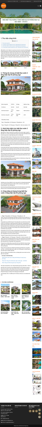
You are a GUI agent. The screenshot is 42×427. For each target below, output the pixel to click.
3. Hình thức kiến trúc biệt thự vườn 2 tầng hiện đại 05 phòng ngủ (13, 45)
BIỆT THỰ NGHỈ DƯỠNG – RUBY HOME (5, 296)
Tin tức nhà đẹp (36, 371)
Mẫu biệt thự (35, 266)
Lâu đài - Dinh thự (36, 145)
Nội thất (34, 171)
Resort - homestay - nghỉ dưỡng (36, 66)
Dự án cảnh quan (36, 120)
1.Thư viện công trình (5, 43)
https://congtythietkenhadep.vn (8, 422)
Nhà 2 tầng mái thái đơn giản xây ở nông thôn (11, 262)
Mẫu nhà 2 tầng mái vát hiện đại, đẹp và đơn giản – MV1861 (14, 260)
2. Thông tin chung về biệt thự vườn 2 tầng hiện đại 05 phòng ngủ (13, 44)
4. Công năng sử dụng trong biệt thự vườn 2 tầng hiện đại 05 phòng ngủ (14, 47)
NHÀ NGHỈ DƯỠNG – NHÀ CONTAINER (5, 313)
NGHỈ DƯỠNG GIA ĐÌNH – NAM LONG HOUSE (15, 313)
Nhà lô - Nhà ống (36, 318)
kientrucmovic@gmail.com (8, 420)
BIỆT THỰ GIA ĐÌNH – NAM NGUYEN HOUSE (26, 313)
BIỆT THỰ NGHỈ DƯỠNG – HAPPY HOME (14, 297)
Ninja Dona (26, 425)
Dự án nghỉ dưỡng (36, 94)
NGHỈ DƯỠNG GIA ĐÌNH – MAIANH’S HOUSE (25, 297)
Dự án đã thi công (36, 213)
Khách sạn (35, 292)
